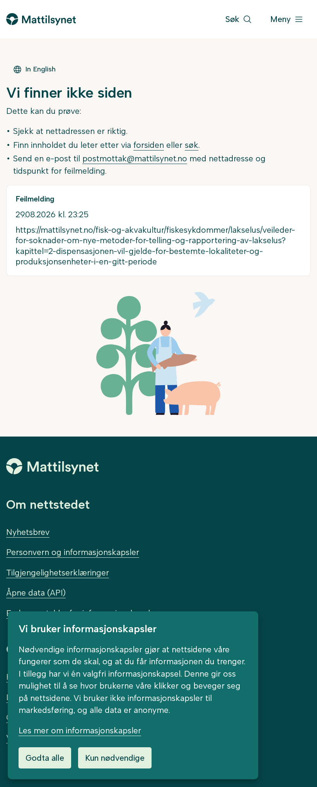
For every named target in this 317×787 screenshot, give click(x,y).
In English (40, 69)
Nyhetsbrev (27, 532)
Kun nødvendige (115, 758)
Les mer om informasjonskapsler (80, 730)
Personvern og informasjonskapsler (72, 552)
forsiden (148, 145)
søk (191, 145)
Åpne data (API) (36, 592)
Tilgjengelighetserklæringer (57, 572)
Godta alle (45, 758)
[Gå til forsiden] (41, 19)
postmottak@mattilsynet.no (134, 158)
